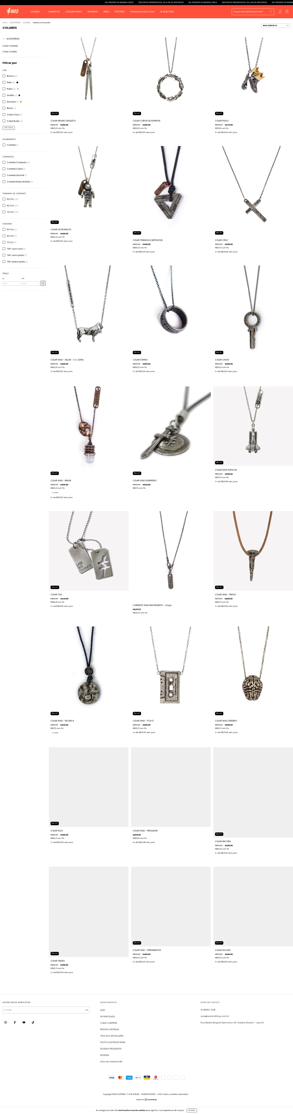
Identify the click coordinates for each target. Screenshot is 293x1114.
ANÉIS (106, 11)
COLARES (35, 11)
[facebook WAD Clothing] (15, 1022)
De (3, 279)
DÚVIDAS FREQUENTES (111, 1048)
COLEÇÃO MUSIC (73, 11)
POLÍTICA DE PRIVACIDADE (112, 1042)
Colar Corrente (10, 45)
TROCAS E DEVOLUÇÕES (112, 1035)
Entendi (192, 1110)
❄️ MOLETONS (167, 11)
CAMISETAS (54, 11)
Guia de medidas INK (111, 1061)
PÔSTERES (119, 11)
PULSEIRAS (93, 11)
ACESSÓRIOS (15, 22)
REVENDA (104, 1055)
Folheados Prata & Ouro (142, 11)
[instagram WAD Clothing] (6, 1022)
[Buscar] (271, 11)
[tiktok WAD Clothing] (33, 1022)
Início (5, 22)
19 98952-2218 (208, 1009)
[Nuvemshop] (146, 1100)
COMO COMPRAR (108, 1023)
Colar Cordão (10, 51)
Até (23, 279)
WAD (102, 1010)
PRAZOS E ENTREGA (109, 1029)
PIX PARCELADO (107, 1016)
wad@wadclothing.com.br (215, 1016)
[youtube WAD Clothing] (24, 1022)
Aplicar (43, 283)
